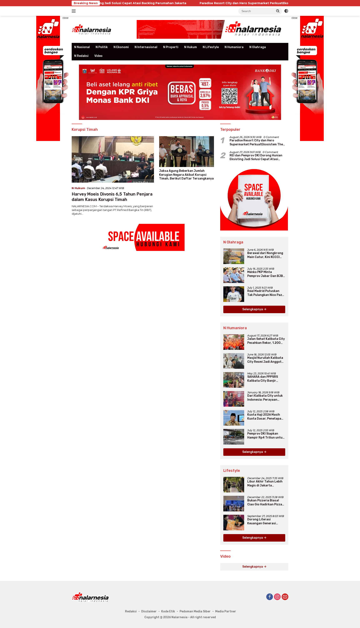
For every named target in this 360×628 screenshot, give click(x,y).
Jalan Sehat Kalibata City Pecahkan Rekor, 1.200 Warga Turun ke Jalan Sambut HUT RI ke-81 (266, 341)
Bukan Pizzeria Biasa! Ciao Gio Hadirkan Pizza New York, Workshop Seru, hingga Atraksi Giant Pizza (264, 502)
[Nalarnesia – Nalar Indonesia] (92, 29)
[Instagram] (277, 597)
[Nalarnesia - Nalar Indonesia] (90, 597)
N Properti (170, 47)
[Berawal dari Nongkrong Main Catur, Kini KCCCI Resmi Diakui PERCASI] (233, 256)
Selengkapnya (253, 309)
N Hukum (190, 47)
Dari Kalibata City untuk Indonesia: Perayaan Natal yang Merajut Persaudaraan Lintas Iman (265, 397)
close (65, 17)
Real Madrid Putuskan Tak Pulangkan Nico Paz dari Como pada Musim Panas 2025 (264, 293)
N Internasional (146, 47)
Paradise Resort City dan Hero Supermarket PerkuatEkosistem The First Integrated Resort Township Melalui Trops (256, 3)
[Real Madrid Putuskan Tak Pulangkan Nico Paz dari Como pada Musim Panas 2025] (233, 294)
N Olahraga (257, 47)
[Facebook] (269, 597)
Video (98, 56)
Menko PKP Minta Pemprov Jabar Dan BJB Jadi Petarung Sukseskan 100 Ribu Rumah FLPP (266, 274)
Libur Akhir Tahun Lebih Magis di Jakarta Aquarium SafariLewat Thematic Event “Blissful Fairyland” (265, 483)
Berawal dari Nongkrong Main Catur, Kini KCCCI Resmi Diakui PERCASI (265, 255)
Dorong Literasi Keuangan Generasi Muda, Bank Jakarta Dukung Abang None (262, 521)
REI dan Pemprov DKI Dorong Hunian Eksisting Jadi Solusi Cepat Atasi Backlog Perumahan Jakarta (256, 157)
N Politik (102, 47)
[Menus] (74, 11)
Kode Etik (168, 611)
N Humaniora (234, 47)
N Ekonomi (121, 47)
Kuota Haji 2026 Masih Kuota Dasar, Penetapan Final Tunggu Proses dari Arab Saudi (265, 416)
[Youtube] (285, 597)
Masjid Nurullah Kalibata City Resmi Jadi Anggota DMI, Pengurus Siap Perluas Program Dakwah (265, 360)
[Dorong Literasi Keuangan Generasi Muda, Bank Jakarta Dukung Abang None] (233, 522)
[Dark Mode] (286, 11)
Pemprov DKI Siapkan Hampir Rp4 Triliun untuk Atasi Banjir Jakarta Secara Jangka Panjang (265, 435)
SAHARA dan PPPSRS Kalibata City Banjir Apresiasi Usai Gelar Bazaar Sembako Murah (264, 379)
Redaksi (131, 611)
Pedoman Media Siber (195, 611)
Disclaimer (149, 611)
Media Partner (225, 611)
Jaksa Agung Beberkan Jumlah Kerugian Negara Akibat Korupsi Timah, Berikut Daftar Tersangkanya (186, 174)
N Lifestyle (211, 47)
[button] (278, 10)
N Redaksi (81, 56)
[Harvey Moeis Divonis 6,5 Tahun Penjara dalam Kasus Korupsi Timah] (113, 159)
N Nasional (82, 47)
